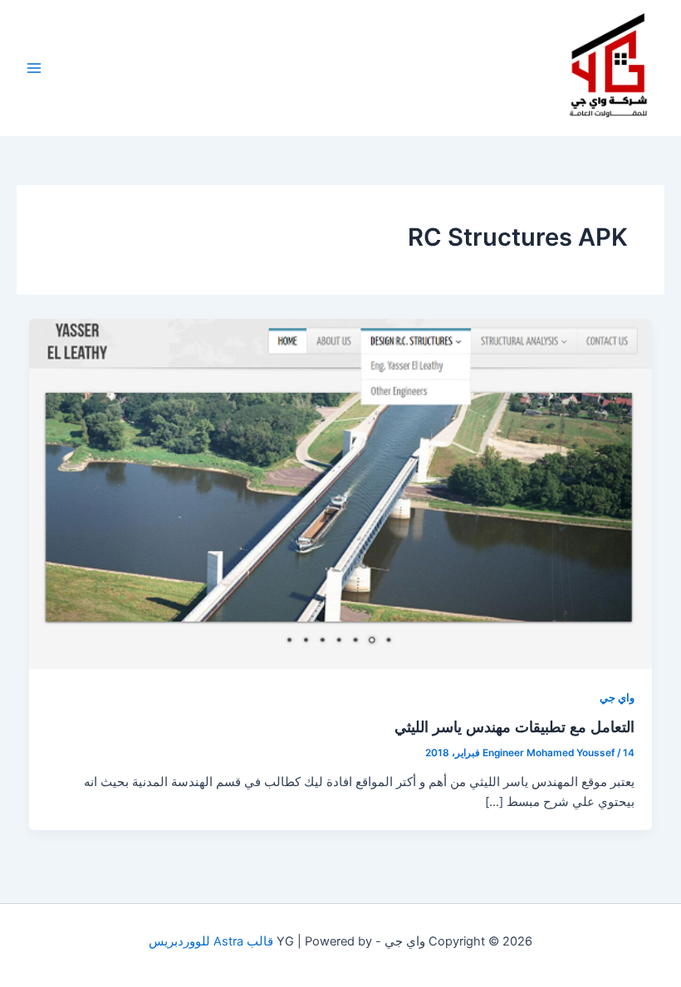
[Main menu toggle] (34, 68)
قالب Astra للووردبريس (211, 941)
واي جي (617, 697)
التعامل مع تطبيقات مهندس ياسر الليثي (514, 726)
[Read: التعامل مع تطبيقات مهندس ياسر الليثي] (341, 493)
